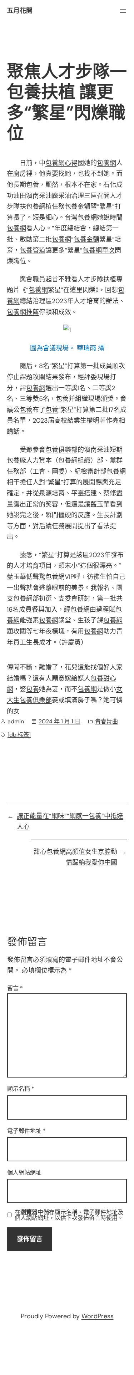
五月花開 (20, 10)
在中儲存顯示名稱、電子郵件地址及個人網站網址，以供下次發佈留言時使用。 (69, 1215)
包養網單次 (99, 250)
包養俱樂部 (61, 449)
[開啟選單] (123, 11)
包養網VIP (59, 576)
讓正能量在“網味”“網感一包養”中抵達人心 (70, 821)
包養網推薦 (23, 312)
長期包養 (26, 184)
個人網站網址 (24, 1172)
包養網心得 (61, 163)
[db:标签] (19, 734)
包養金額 (77, 206)
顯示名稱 (20, 1089)
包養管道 (32, 250)
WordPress (97, 1316)
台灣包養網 (81, 217)
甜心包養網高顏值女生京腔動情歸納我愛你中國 (75, 857)
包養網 (106, 163)
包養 (62, 398)
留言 (15, 988)
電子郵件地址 (26, 1131)
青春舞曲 (106, 721)
